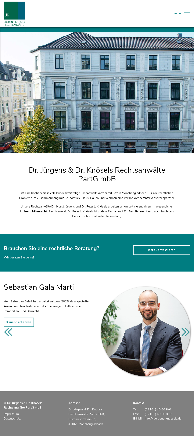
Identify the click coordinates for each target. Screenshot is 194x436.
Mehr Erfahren (19, 322)
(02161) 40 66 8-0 (158, 409)
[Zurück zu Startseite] (14, 13)
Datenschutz (12, 418)
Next (185, 331)
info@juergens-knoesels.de (163, 418)
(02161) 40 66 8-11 (159, 414)
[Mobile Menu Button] (187, 14)
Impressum (11, 414)
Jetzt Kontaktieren (161, 250)
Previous (8, 331)
